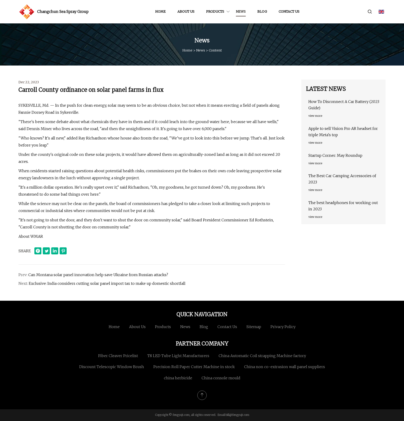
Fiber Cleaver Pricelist (118, 355)
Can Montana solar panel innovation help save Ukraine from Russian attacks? (98, 274)
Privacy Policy (283, 326)
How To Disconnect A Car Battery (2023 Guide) (343, 104)
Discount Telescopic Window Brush (111, 366)
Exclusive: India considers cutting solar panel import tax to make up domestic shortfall (107, 283)
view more (315, 115)
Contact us (289, 11)
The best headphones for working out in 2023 (343, 205)
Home (160, 11)
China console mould (221, 378)
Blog (262, 11)
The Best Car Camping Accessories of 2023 (342, 178)
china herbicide (178, 378)
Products (215, 11)
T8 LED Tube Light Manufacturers (178, 355)
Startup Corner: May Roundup (335, 155)
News (241, 11)
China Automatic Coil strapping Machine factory (262, 355)
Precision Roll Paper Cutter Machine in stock (194, 366)
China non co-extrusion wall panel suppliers (284, 366)
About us (186, 11)
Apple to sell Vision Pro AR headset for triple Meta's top (343, 131)
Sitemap (253, 326)
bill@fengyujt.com (237, 415)
